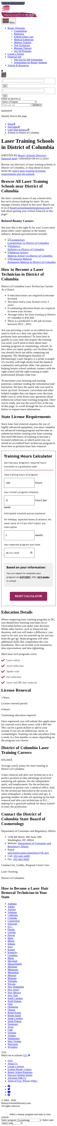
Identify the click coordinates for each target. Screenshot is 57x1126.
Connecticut (14, 921)
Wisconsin (13, 1044)
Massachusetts (15, 964)
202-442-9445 (21, 859)
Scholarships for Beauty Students (30, 62)
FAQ (10, 1060)
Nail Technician (22, 45)
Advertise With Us (17, 1078)
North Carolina (15, 998)
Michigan (12, 966)
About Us (12, 1063)
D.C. (10, 926)
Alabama (12, 903)
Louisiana (12, 955)
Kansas (11, 949)
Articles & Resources (18, 65)
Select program (8, 1120)
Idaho (10, 938)
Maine (11, 958)
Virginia (12, 1035)
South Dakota (14, 1021)
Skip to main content (13, 3)
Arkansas (12, 912)
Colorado (12, 918)
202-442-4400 (22, 856)
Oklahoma (13, 1007)
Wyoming (12, 1047)
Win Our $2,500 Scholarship (28, 59)
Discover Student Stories (20, 1075)
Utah (10, 1030)
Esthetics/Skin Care (23, 36)
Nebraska (12, 981)
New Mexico (14, 992)
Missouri (12, 975)
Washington (13, 1038)
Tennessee (13, 1024)
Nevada (11, 984)
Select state (48, 1120)
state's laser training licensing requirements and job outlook (23, 172)
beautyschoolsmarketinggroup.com (30, 207)
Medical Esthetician (24, 39)
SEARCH (36, 105)
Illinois (11, 941)
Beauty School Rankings (20, 1072)
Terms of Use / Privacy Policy (23, 1080)
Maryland (12, 961)
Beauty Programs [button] (16, 28)
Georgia (12, 932)
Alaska (11, 906)
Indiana (11, 943)
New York (13, 995)
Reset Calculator (28, 596)
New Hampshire (16, 986)
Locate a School (16, 54)
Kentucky (12, 952)
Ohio (10, 1004)
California (13, 915)
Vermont (12, 1032)
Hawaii (11, 935)
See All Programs (22, 51)
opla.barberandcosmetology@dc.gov (28, 852)
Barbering (19, 33)
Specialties (13, 127)
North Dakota (14, 1001)
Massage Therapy (23, 48)
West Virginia (14, 1041)
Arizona (12, 909)
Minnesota (13, 969)
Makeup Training (22, 42)
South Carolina (15, 1018)
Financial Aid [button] (14, 56)
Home (11, 124)
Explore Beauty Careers (20, 1069)
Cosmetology (20, 31)
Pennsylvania (14, 1012)
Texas (10, 1027)
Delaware (12, 923)
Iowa (10, 946)
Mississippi (13, 972)
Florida (11, 929)
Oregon (11, 1009)
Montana (12, 978)
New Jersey (13, 989)
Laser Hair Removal (18, 129)
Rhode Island (14, 1015)
